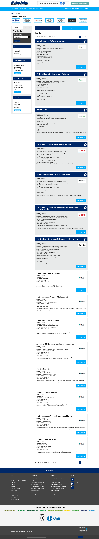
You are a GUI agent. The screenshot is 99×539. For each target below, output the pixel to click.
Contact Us (87, 8)
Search (16, 27)
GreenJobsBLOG (34, 492)
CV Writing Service (35, 494)
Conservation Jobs (18, 70)
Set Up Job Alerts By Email (75, 27)
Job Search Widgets (15, 495)
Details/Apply (80, 67)
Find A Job (16, 8)
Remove (29, 37)
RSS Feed (13, 486)
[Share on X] (72, 487)
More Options (17, 73)
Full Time (17, 50)
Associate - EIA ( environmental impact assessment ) (56, 344)
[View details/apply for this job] (82, 47)
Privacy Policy (14, 490)
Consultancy (17, 84)
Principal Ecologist (43, 369)
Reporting (17, 82)
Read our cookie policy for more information (36, 537)
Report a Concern (15, 499)
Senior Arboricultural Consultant (48, 320)
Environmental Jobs (19, 65)
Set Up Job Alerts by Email (36, 484)
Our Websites (68, 8)
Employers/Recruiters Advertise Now (79, 3)
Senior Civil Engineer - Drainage (48, 273)
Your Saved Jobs (39, 8)
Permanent (17, 51)
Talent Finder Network (55, 490)
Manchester (17, 107)
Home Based (17, 54)
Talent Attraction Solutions (56, 484)
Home (12, 8)
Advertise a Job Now (55, 480)
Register (21, 8)
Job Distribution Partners (56, 492)
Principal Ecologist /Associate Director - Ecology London (57, 239)
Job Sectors (13, 482)
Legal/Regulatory (18, 85)
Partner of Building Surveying (47, 392)
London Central (18, 101)
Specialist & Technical (19, 87)
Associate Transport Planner (47, 439)
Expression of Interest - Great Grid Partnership (54, 144)
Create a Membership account (37, 482)
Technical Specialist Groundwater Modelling (53, 74)
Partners (13, 494)
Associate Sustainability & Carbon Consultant (53, 174)
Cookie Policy (14, 492)
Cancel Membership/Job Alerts (37, 486)
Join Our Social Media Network (37, 488)
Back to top (50, 470)
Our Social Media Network (77, 8)
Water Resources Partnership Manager (51, 41)
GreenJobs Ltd (29, 531)
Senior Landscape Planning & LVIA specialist (53, 297)
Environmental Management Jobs (21, 68)
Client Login (53, 494)
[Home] (22, 3)
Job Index (13, 484)
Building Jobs (17, 67)
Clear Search (17, 41)
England (16, 102)
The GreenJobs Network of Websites (19, 480)
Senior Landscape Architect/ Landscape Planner (54, 416)
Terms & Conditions (15, 488)
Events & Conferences (35, 490)
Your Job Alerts (32, 8)
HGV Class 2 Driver (44, 110)
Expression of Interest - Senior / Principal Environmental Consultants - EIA (57, 208)
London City (17, 104)
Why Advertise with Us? (56, 482)
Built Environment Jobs (19, 64)
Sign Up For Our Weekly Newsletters (48, 27)
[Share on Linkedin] (72, 483)
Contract (16, 53)
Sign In (25, 8)
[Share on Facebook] (72, 479)
